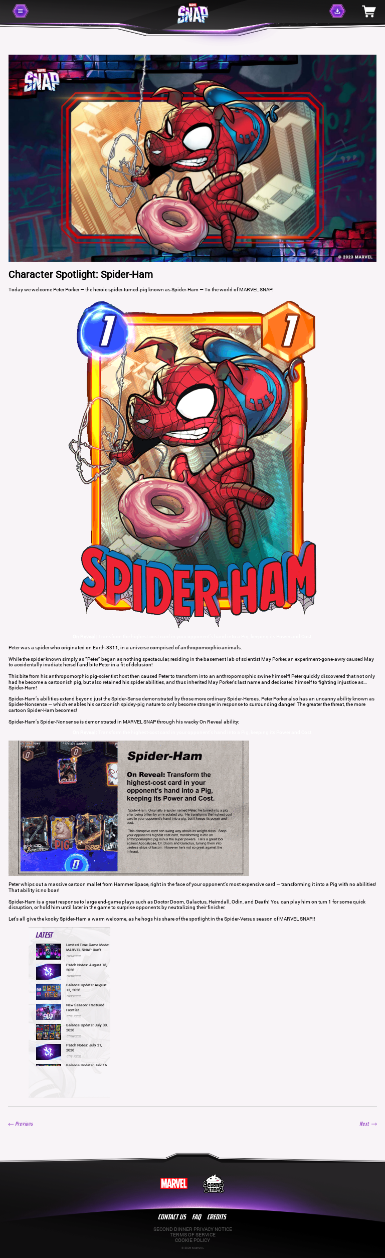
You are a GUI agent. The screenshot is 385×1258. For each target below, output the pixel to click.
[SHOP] (369, 11)
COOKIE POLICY (192, 1240)
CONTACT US (172, 1216)
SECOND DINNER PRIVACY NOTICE (192, 1229)
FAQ (197, 1216)
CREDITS (217, 1216)
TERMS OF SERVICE (193, 1234)
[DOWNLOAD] (341, 11)
